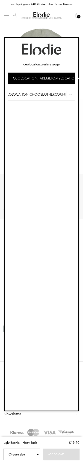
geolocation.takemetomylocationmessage (44, 78)
